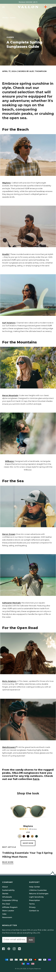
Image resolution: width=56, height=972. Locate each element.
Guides (12, 18)
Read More (7, 862)
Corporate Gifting (10, 900)
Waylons (6, 183)
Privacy (32, 907)
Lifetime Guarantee (38, 890)
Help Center (34, 887)
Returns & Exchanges (38, 893)
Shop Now (28, 843)
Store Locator (8, 910)
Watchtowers (9, 747)
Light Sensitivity (36, 897)
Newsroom (7, 917)
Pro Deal (6, 904)
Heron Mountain (10, 395)
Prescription (34, 900)
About (5, 887)
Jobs (4, 914)
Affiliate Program (10, 907)
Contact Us (34, 910)
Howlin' (5, 254)
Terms (32, 904)
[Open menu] (4, 7)
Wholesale (7, 897)
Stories (5, 18)
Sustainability (8, 890)
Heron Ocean (8, 534)
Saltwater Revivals (11, 603)
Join (31, 940)
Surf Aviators (8, 323)
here (36, 779)
